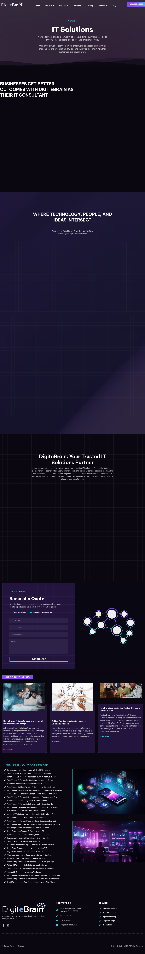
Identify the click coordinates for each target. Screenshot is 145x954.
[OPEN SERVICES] (68, 5)
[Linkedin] (8, 925)
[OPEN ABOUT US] (53, 5)
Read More (8, 750)
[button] (114, 6)
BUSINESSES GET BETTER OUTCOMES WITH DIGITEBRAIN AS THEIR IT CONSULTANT (36, 89)
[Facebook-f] (3, 925)
